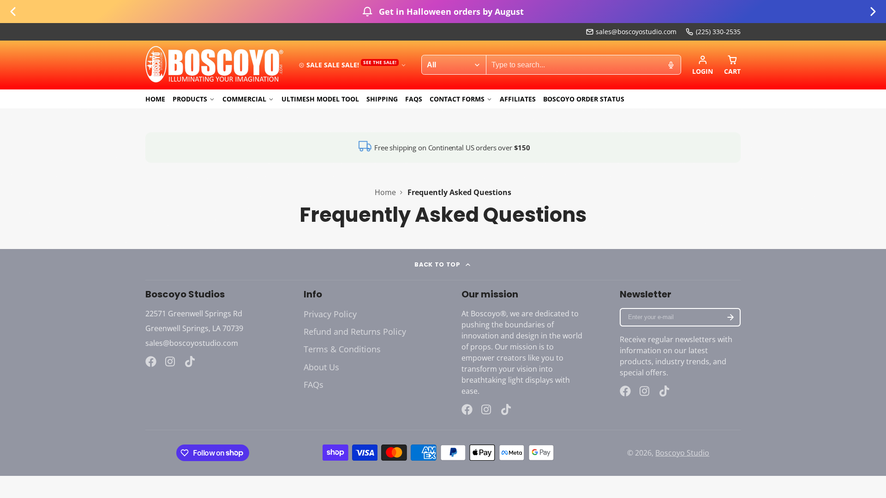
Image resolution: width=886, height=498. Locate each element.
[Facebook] (150, 361)
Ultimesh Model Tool (320, 99)
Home (155, 99)
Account (702, 65)
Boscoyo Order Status (583, 99)
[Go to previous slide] (13, 11)
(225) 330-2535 (718, 31)
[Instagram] (170, 361)
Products (190, 99)
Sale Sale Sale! (351, 64)
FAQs (413, 99)
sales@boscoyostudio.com (636, 31)
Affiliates (518, 99)
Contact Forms (457, 99)
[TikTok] (190, 361)
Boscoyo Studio (682, 453)
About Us (321, 367)
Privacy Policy (330, 314)
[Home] (214, 65)
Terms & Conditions (342, 349)
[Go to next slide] (873, 11)
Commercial (244, 99)
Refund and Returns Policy (355, 331)
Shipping (382, 99)
